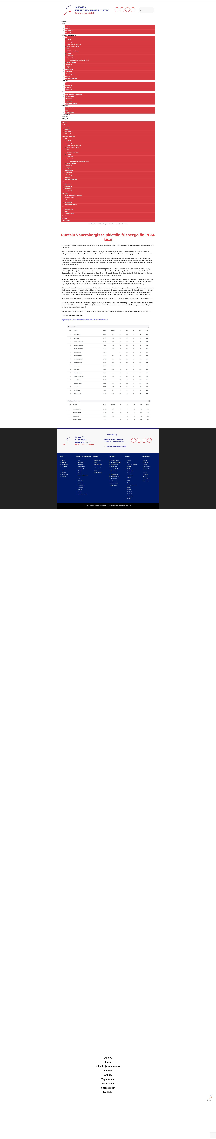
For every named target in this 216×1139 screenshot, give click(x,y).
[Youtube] (133, 9)
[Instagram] (122, 9)
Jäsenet (65, 80)
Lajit (66, 37)
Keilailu (69, 53)
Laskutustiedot (146, 466)
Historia (67, 26)
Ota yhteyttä (146, 468)
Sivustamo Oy (127, 505)
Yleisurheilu (70, 58)
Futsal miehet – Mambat (74, 44)
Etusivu (64, 122)
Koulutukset (68, 71)
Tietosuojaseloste (113, 505)
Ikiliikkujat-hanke (69, 96)
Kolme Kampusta (70, 74)
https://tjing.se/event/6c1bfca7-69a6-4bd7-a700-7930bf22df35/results (85, 320)
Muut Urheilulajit (71, 62)
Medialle (64, 218)
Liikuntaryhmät (69, 107)
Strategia (67, 28)
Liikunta (65, 105)
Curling (69, 39)
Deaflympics (68, 64)
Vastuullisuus (68, 30)
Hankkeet (65, 92)
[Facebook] (117, 9)
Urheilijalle (68, 67)
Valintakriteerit (69, 69)
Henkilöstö (145, 462)
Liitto (64, 24)
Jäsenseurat (68, 85)
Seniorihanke (68, 101)
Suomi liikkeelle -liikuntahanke (73, 94)
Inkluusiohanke (69, 98)
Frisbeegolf (70, 42)
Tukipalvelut (68, 191)
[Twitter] (127, 9)
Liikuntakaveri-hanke (71, 103)
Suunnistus (70, 55)
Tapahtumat (65, 216)
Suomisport (68, 87)
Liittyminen (68, 83)
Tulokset (67, 76)
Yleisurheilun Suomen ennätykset (79, 60)
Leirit (66, 110)
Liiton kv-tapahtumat (71, 78)
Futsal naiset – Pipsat (73, 46)
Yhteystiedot (66, 119)
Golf (68, 48)
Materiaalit (68, 134)
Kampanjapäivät (69, 213)
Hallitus (145, 464)
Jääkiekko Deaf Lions (73, 51)
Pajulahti (80, 470)
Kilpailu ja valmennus (69, 35)
